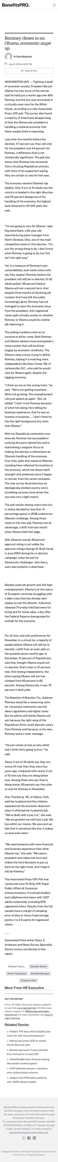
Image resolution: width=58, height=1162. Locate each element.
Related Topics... (17, 966)
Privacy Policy (19, 1155)
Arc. (20, 1151)
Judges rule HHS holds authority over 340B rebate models (27, 1079)
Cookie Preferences (36, 1155)
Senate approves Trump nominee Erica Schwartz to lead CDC (27, 1052)
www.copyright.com (26, 1008)
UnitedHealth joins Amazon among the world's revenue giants (28, 1061)
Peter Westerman (24, 56)
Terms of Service (47, 1151)
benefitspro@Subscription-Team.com (28, 1132)
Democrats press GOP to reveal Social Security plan (26, 1042)
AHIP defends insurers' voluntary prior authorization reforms (27, 1070)
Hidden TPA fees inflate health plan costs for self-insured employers (28, 1033)
